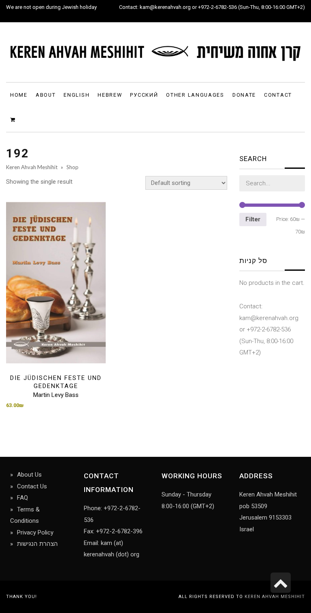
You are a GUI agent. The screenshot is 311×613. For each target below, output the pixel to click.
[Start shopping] (14, 119)
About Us (29, 474)
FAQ (22, 497)
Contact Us (32, 486)
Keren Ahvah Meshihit (275, 596)
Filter (252, 219)
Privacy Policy (35, 532)
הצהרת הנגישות (37, 543)
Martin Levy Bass (56, 395)
